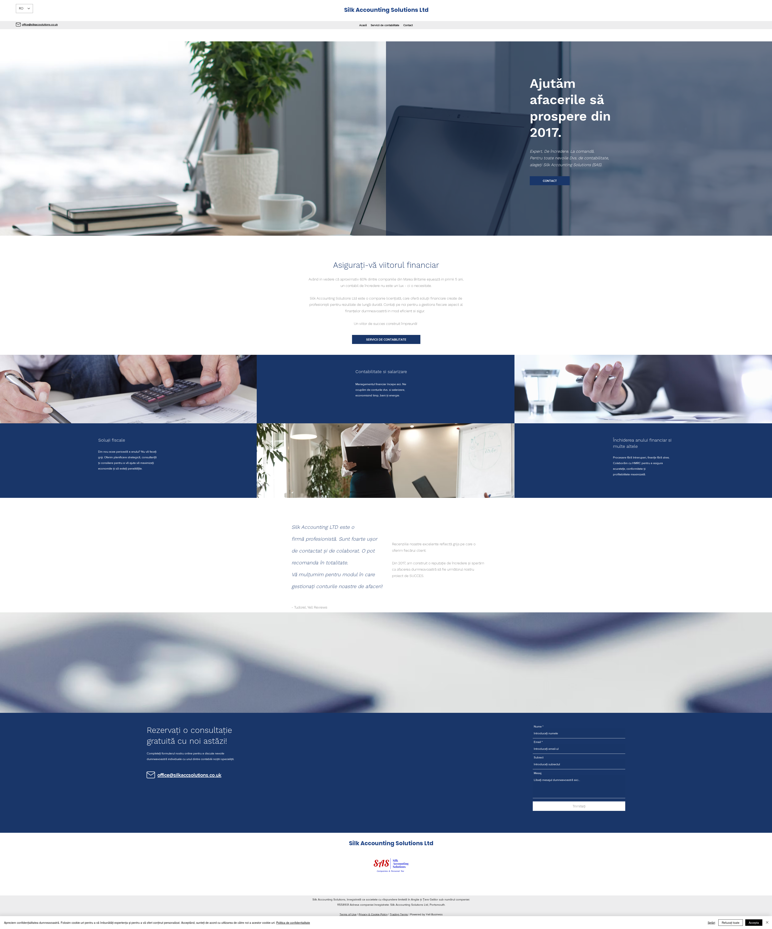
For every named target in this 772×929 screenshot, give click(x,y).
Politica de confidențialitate (293, 923)
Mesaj (537, 773)
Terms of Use (348, 914)
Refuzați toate (730, 923)
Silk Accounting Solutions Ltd (386, 10)
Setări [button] (711, 923)
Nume (538, 726)
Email (537, 741)
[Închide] (767, 922)
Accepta (754, 923)
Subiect (538, 757)
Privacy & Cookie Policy (373, 914)
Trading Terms (399, 914)
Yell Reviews (317, 607)
